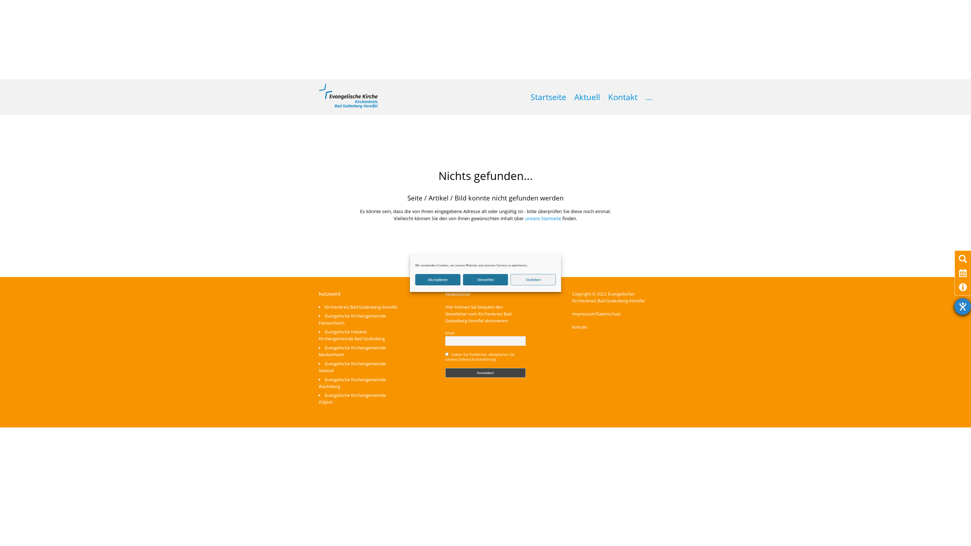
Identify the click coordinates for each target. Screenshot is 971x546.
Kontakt (622, 97)
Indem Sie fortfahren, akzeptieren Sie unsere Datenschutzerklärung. (480, 357)
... (649, 97)
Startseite (548, 97)
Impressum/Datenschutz (596, 314)
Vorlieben (533, 280)
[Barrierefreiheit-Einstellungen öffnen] (962, 306)
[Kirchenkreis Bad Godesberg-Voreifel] (348, 107)
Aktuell (587, 97)
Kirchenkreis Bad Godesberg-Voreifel (361, 307)
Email (450, 333)
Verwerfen (485, 280)
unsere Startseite (543, 218)
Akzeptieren (438, 280)
